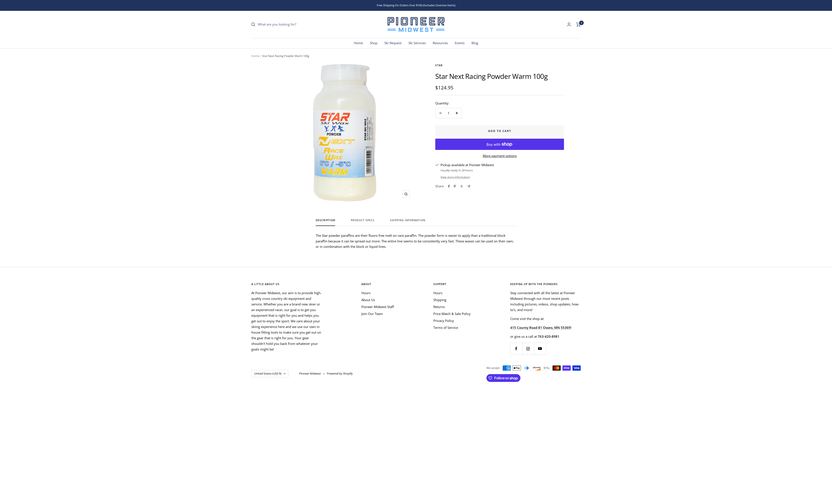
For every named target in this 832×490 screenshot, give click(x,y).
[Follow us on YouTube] (540, 349)
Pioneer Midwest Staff (377, 307)
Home (358, 43)
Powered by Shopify (340, 373)
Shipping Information (407, 220)
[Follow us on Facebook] (516, 349)
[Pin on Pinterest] (455, 186)
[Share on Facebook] (449, 186)
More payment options (500, 156)
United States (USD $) (267, 373)
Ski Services (417, 43)
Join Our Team (372, 314)
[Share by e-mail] (468, 186)
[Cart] (578, 24)
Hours (365, 293)
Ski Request (392, 43)
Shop (373, 43)
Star (439, 65)
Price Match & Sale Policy (452, 314)
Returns (439, 307)
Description (325, 220)
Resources (440, 43)
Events (460, 43)
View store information (455, 177)
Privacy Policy (443, 320)
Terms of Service (445, 327)
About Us (368, 300)
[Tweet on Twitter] (461, 186)
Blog (474, 43)
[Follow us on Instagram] (528, 349)
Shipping (439, 300)
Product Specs (362, 220)
